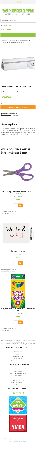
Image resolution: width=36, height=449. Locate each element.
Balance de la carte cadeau (18, 373)
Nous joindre (18, 375)
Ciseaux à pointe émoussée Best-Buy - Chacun (18, 192)
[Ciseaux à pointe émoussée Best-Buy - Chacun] (18, 174)
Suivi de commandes (18, 361)
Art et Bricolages (22, 41)
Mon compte (18, 352)
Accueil (4, 41)
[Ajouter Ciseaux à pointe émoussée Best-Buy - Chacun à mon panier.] (20, 205)
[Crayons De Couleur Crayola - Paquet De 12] (18, 291)
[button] (18, 29)
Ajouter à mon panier (18, 107)
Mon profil (18, 354)
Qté (1, 103)
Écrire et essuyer (18, 251)
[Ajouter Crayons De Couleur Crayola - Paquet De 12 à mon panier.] (20, 322)
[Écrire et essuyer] (18, 233)
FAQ (18, 378)
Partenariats (18, 385)
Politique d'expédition (18, 382)
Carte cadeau (18, 371)
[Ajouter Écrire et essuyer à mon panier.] (20, 263)
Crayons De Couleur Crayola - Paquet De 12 (18, 309)
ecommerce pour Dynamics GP (18, 441)
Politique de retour (18, 380)
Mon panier (18, 358)
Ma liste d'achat (18, 356)
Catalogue (12, 41)
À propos (18, 369)
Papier (4, 43)
